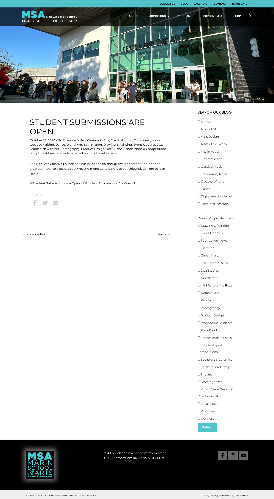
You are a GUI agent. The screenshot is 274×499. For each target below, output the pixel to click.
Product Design (93, 149)
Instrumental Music (215, 263)
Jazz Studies (209, 270)
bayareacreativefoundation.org (131, 168)
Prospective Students (216, 323)
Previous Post (35, 234)
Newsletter (50, 149)
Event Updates (144, 144)
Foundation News (213, 240)
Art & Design (209, 136)
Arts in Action (210, 151)
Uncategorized (211, 382)
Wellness (207, 418)
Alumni (206, 121)
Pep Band (207, 300)
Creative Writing (42, 144)
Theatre (206, 374)
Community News (147, 140)
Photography (70, 149)
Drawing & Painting (117, 144)
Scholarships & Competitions (145, 149)
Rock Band (114, 149)
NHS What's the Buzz (216, 285)
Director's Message (214, 204)
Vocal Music (209, 403)
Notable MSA (210, 293)
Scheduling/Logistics (216, 338)
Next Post (165, 234)
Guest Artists (209, 255)
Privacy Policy (209, 495)
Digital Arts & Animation (84, 144)
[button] (250, 16)
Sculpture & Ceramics (46, 153)
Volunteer (207, 411)
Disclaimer (242, 495)
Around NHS (209, 129)
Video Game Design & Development (90, 153)
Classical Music (121, 140)
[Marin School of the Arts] (50, 16)
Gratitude (207, 248)
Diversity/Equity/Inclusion (216, 218)
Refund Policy (226, 495)
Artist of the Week (213, 144)
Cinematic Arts (98, 140)
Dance (60, 144)
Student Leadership (215, 367)
